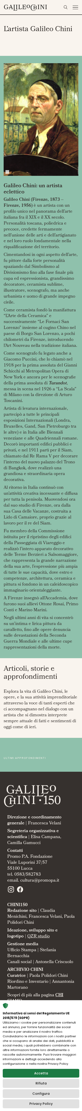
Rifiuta (41, 1083)
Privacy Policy (41, 1103)
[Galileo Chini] (32, 6)
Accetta (41, 1073)
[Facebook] (20, 892)
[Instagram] (11, 892)
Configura (41, 1093)
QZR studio (38, 936)
